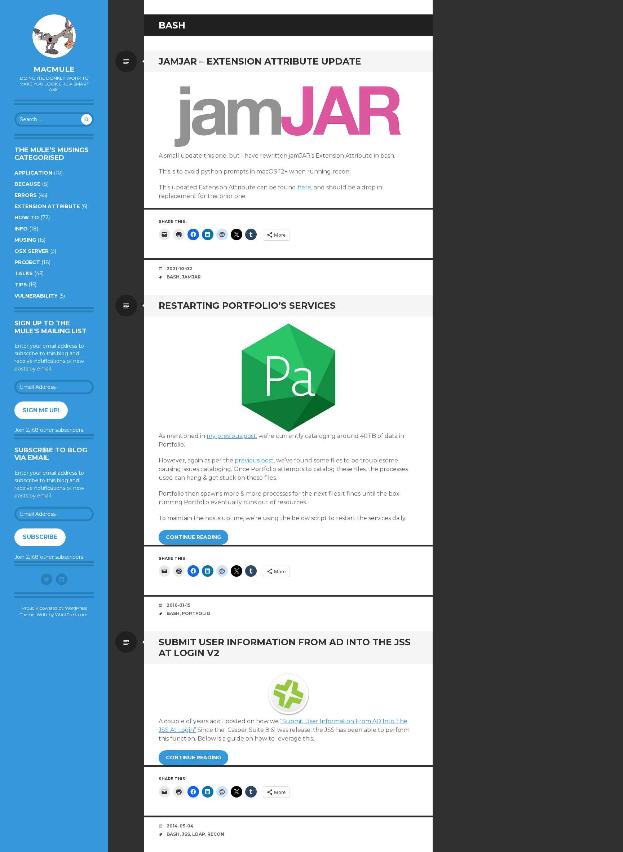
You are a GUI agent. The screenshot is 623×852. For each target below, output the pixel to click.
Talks (23, 273)
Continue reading (193, 537)
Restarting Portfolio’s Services (247, 305)
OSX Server (31, 251)
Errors (25, 195)
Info (21, 228)
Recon (215, 834)
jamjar (191, 277)
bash (173, 277)
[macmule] (54, 36)
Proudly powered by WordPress (54, 608)
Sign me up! (41, 410)
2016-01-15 (178, 605)
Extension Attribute (47, 206)
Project (27, 262)
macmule (54, 69)
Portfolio (196, 613)
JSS (186, 834)
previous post (254, 460)
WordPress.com (71, 614)
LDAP (198, 834)
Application (33, 173)
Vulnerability (36, 296)
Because (27, 184)
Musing (25, 240)
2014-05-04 (180, 826)
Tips (20, 284)
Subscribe (40, 536)
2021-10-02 (179, 268)
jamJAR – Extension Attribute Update (260, 61)
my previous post (231, 435)
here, (304, 187)
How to (26, 217)
